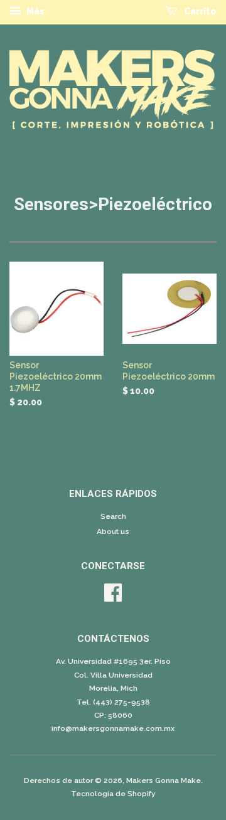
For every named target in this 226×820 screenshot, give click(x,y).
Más (34, 11)
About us (113, 531)
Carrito (199, 11)
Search (113, 516)
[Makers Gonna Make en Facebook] (113, 597)
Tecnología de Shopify (113, 793)
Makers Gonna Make (163, 780)
